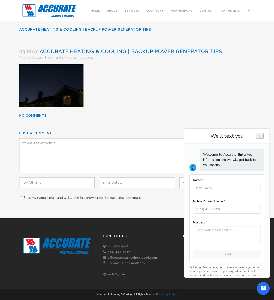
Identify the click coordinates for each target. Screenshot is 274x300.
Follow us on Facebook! (126, 263)
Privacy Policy (168, 294)
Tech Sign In (116, 274)
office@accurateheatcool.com (132, 257)
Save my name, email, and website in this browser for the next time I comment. (82, 198)
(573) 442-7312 (118, 252)
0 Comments (66, 58)
